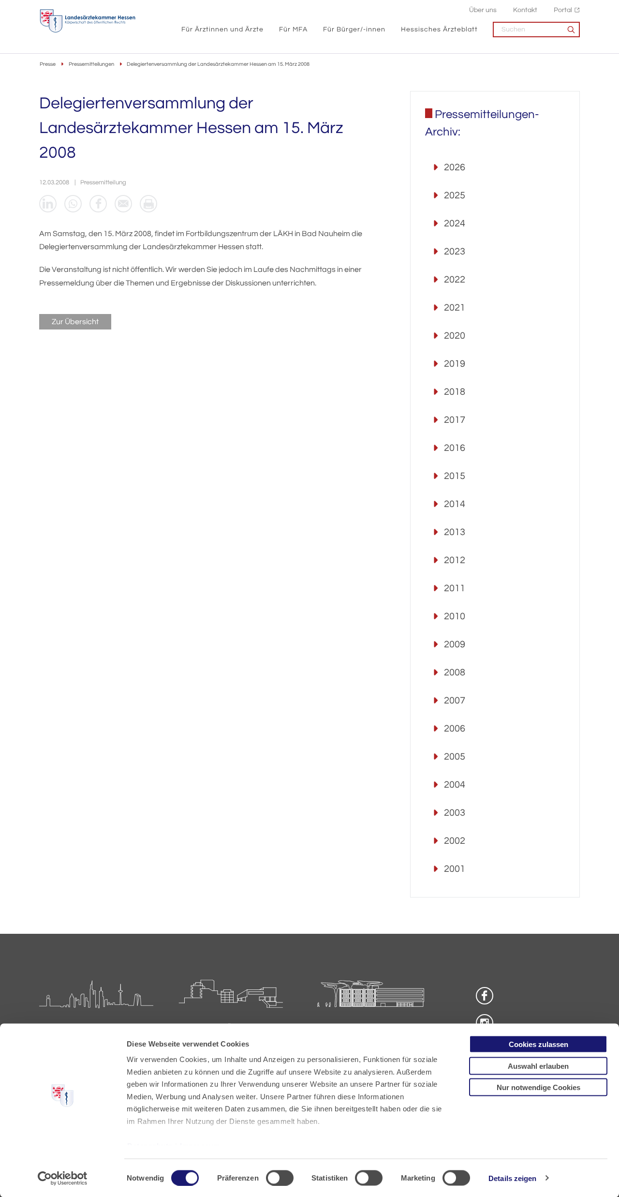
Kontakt (525, 10)
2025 (454, 195)
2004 (454, 785)
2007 (454, 700)
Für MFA (293, 29)
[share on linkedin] (48, 203)
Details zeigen (512, 1178)
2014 (454, 504)
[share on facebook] (98, 203)
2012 (454, 560)
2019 (454, 364)
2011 (454, 588)
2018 (454, 392)
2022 (454, 279)
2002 (454, 841)
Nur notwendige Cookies (538, 1087)
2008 (454, 672)
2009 (454, 644)
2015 (454, 476)
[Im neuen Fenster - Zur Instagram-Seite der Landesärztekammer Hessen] (484, 1023)
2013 (454, 532)
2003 (454, 813)
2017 (454, 420)
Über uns (483, 10)
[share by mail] (123, 203)
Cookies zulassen (538, 1044)
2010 (454, 616)
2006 (454, 728)
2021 (454, 308)
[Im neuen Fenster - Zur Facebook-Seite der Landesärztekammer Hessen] (484, 995)
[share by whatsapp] (73, 203)
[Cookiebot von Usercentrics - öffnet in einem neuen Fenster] (62, 1178)
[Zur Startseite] (87, 21)
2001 (454, 869)
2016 (454, 448)
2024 (454, 223)
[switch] (280, 1177)
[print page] (148, 203)
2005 (454, 757)
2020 (454, 336)
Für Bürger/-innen (354, 29)
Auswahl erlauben (538, 1066)
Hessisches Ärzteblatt (439, 29)
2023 (454, 251)
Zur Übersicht (75, 322)
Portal (563, 10)
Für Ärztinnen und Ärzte (222, 29)
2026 (454, 167)
